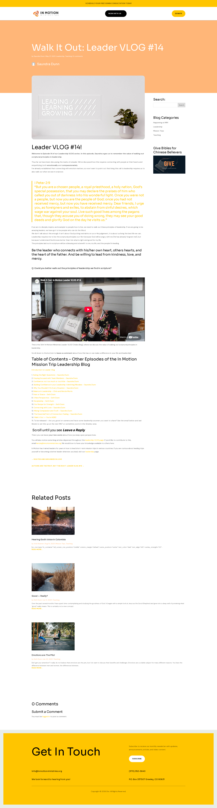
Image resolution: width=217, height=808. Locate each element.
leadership (89, 451)
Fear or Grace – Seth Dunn (44, 394)
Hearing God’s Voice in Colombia (49, 539)
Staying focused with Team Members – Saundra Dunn (55, 378)
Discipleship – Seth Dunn (44, 401)
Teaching (68, 56)
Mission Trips (158, 131)
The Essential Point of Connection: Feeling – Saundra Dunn (58, 414)
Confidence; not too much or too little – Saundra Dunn (56, 381)
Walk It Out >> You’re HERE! (45, 417)
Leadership (60, 56)
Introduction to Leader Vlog (43, 370)
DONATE (178, 13)
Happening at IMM (160, 122)
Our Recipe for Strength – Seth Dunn (49, 404)
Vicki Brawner (39, 544)
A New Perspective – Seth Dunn (46, 398)
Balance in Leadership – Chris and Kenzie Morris (52, 391)
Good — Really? (40, 596)
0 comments (78, 56)
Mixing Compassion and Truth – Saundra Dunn (53, 411)
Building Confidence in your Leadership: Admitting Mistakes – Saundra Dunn (65, 384)
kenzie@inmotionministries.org (48, 443)
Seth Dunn (38, 600)
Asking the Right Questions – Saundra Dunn (51, 375)
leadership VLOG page (94, 440)
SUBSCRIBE (137, 759)
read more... (37, 549)
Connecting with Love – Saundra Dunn (49, 407)
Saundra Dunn (39, 56)
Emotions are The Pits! (43, 655)
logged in (46, 716)
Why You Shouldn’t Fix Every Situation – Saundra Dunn (56, 388)
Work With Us (114, 13)
